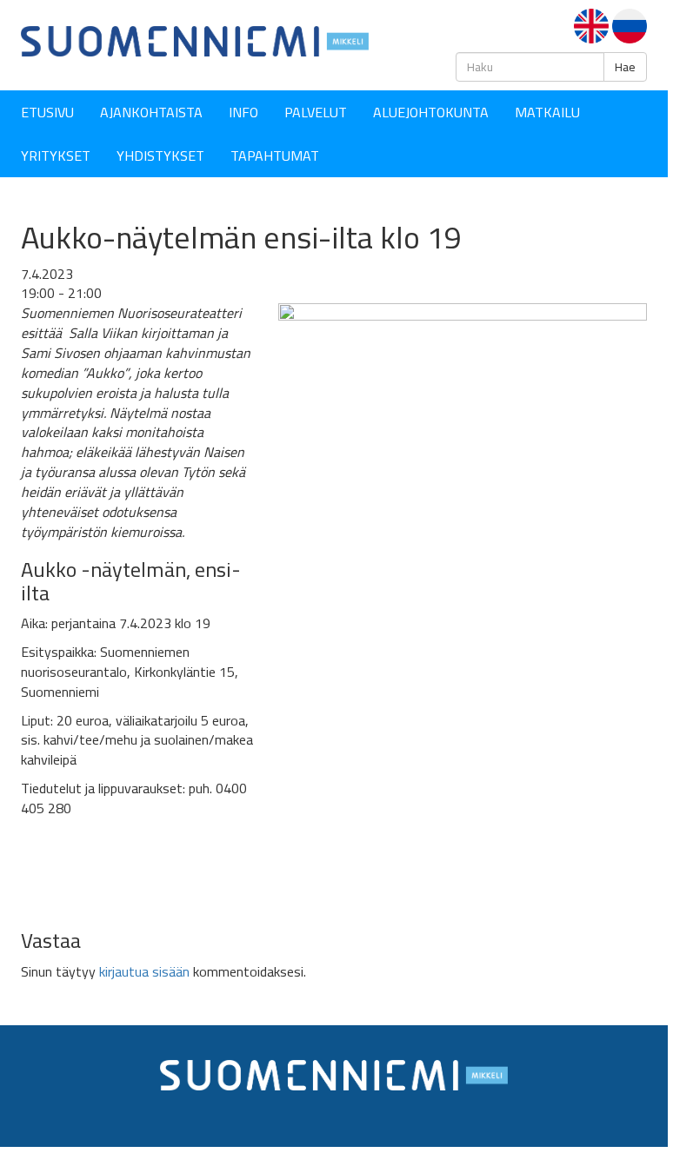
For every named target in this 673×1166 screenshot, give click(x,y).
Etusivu (47, 112)
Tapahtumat (274, 155)
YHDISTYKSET (160, 155)
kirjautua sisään (144, 971)
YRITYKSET (55, 155)
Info (243, 112)
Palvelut (315, 112)
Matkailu (547, 112)
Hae (625, 67)
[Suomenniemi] (195, 40)
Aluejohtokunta (431, 112)
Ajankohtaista (151, 112)
